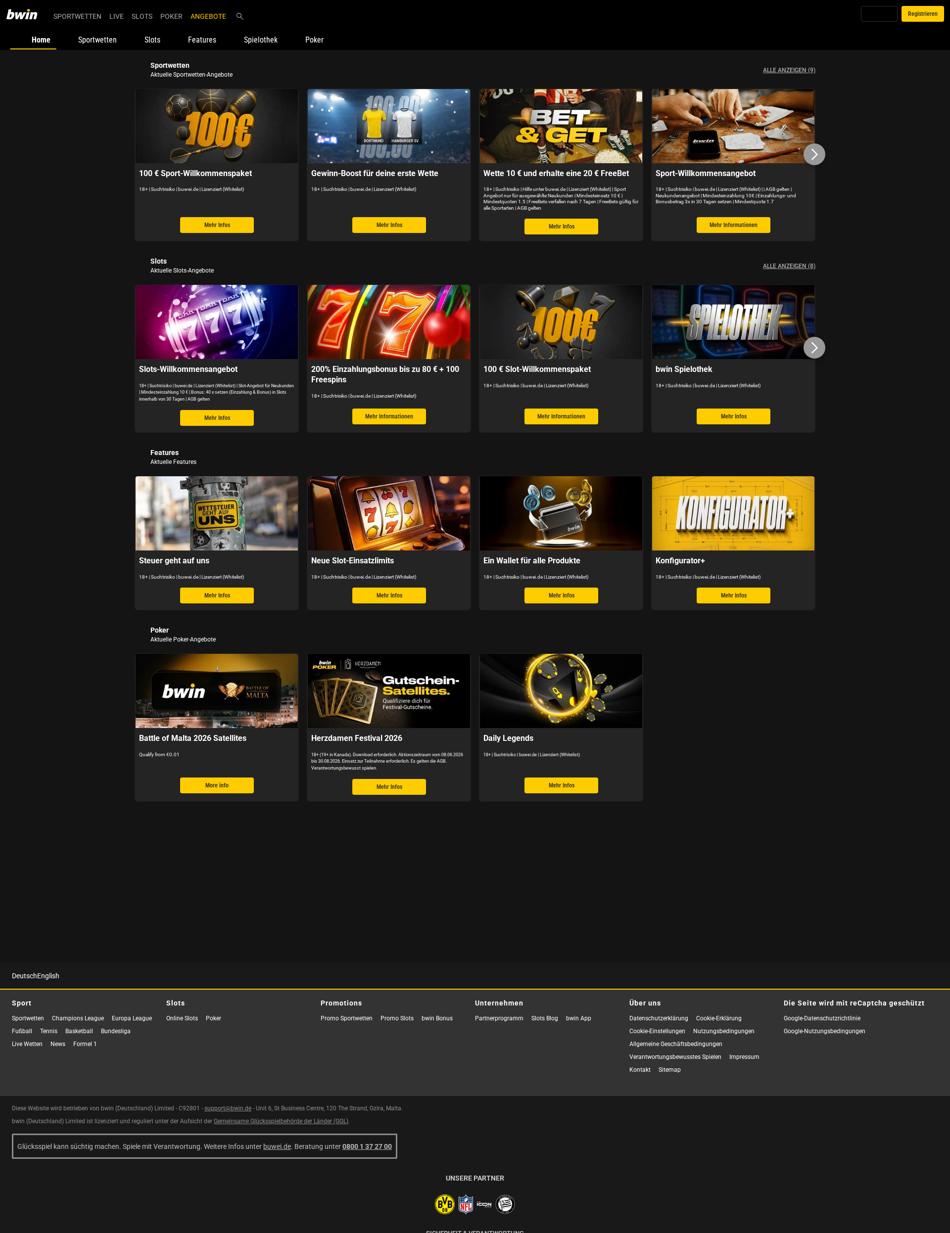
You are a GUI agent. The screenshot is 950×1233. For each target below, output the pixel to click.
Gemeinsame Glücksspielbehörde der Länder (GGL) (281, 1121)
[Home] (27, 14)
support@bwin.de (227, 1108)
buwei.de (277, 1146)
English (48, 975)
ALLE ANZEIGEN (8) (789, 266)
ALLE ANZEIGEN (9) (789, 70)
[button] (814, 154)
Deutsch (24, 975)
